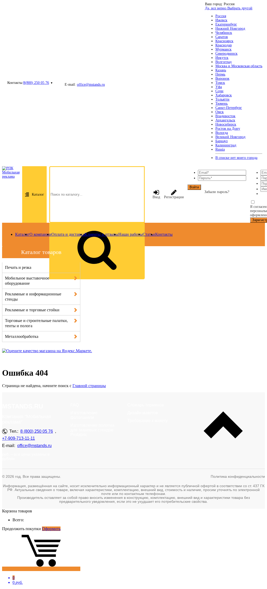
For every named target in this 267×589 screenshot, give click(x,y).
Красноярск (224, 41)
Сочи (219, 91)
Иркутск (221, 58)
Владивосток (225, 116)
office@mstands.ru (91, 84)
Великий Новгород (230, 137)
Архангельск (225, 120)
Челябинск (223, 33)
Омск (219, 112)
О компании (40, 234)
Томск (220, 83)
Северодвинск (226, 53)
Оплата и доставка (67, 234)
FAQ (74, 405)
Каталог (38, 194)
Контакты (164, 234)
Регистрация (174, 197)
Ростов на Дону (227, 129)
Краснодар (223, 45)
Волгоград (223, 62)
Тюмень (221, 104)
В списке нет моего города (236, 158)
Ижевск (221, 20)
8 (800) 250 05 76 (36, 431)
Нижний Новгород (230, 28)
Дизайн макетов (142, 413)
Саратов (221, 37)
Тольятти (222, 99)
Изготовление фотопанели (84, 415)
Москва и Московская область (238, 66)
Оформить (51, 528)
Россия (220, 16)
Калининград (225, 145)
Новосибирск (225, 124)
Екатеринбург (226, 24)
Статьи (149, 234)
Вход (156, 197)
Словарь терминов (145, 405)
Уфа (218, 87)
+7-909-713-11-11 (18, 438)
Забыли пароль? (216, 192)
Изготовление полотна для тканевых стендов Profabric (92, 430)
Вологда (221, 133)
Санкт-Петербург (228, 108)
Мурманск (223, 49)
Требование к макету (147, 420)
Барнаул (221, 141)
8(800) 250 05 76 (36, 83)
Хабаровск (223, 95)
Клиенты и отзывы (101, 234)
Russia (220, 149)
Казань (220, 70)
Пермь (220, 74)
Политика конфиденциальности (238, 476)
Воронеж (222, 78)
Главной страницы (89, 385)
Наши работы (130, 234)
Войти (194, 187)
